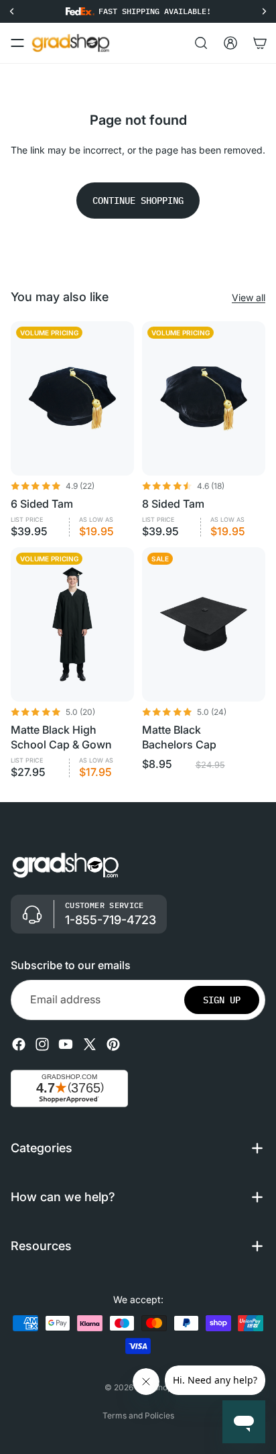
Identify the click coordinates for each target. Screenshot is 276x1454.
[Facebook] (19, 1044)
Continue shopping (138, 200)
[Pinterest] (113, 1044)
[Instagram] (42, 1044)
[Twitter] (90, 1044)
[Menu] (17, 42)
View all (248, 297)
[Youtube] (66, 1044)
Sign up (221, 1000)
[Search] (201, 43)
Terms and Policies (138, 1415)
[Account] (230, 43)
